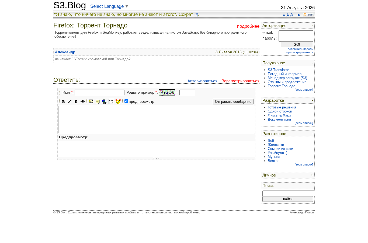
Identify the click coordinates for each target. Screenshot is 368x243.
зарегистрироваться (299, 52)
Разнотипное (274, 134)
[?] (196, 15)
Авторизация (274, 25)
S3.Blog (69, 5)
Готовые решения (282, 107)
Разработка (273, 100)
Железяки (276, 145)
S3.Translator (278, 70)
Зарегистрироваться (240, 81)
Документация (279, 119)
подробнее (248, 26)
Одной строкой (280, 111)
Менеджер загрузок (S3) (287, 78)
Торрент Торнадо (281, 86)
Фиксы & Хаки (279, 115)
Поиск (268, 186)
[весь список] (304, 89)
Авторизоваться (202, 81)
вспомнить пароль (300, 49)
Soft (271, 141)
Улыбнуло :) (277, 153)
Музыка (274, 157)
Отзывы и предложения (287, 82)
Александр (65, 52)
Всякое (273, 161)
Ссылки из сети (280, 149)
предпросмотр (141, 101)
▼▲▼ (156, 158)
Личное (269, 175)
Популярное (273, 63)
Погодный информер (284, 74)
